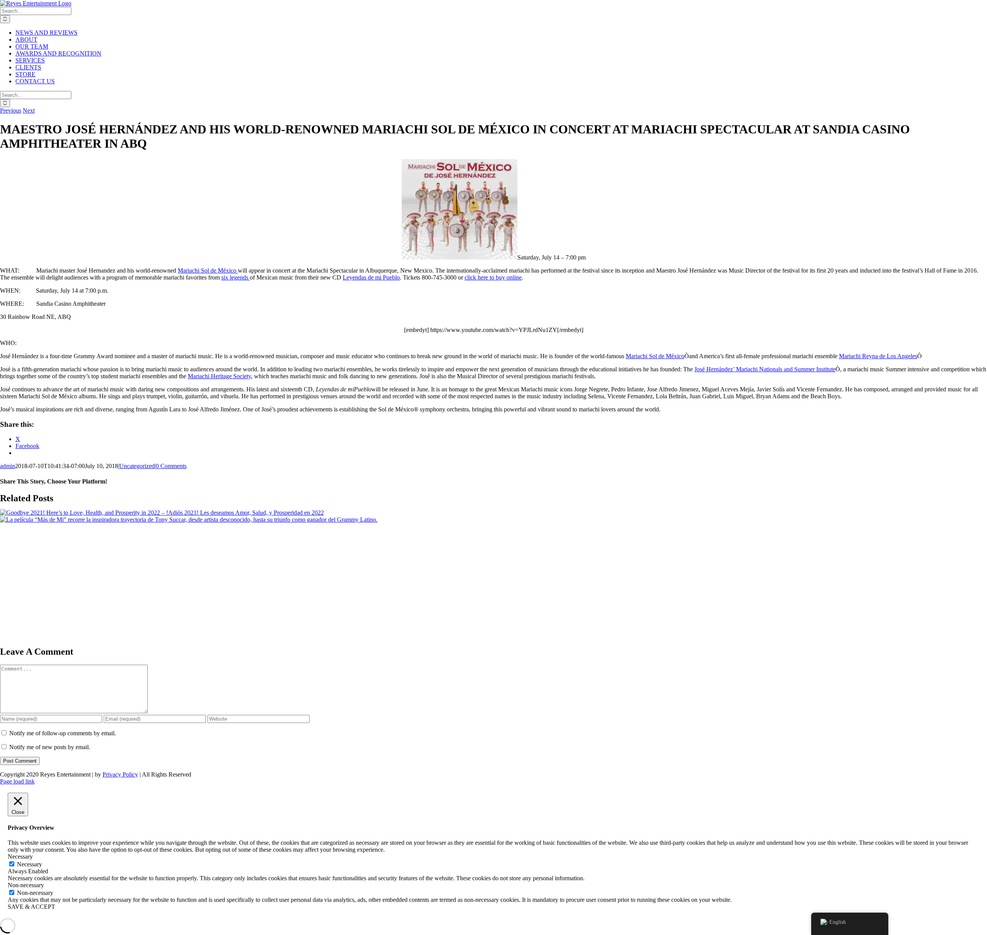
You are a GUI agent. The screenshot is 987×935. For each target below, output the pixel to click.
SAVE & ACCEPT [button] (31, 906)
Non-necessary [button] (26, 885)
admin (7, 466)
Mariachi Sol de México (208, 270)
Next (29, 110)
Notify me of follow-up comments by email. (62, 733)
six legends (235, 277)
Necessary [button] (20, 856)
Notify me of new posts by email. (49, 747)
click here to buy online (493, 277)
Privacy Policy (120, 774)
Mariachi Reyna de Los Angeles (878, 356)
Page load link (17, 781)
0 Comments (171, 466)
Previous (10, 110)
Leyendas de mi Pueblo (371, 277)
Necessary (29, 864)
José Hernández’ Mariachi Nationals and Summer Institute (764, 369)
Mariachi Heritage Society (219, 376)
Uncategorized (137, 466)
